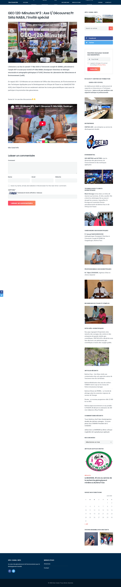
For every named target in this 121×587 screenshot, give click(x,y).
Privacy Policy (102, 65)
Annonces (47, 564)
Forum (100, 2)
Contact (108, 2)
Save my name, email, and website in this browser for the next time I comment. (39, 186)
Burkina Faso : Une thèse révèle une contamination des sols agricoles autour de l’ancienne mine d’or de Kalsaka (98, 376)
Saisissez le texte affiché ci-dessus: (29, 193)
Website (58, 177)
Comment (11, 160)
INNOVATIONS (76, 2)
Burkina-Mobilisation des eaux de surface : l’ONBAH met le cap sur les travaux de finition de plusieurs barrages (98, 385)
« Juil (86, 524)
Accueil (25, 2)
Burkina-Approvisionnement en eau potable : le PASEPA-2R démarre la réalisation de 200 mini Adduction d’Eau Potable (98, 408)
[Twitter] (13, 571)
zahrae (87, 430)
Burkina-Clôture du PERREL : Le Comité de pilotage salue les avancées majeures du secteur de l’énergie (98, 393)
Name (10, 177)
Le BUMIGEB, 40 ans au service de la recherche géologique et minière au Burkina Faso (98, 480)
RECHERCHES (65, 2)
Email (33, 177)
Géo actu (88, 475)
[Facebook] (9, 571)
